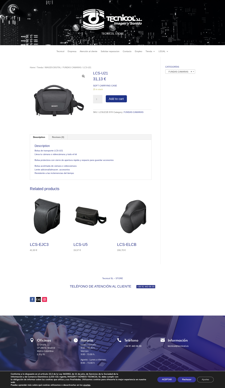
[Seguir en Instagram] (44, 299)
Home (32, 67)
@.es (178, 345)
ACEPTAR (167, 379)
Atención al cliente (88, 51)
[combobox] (180, 71)
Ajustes (205, 379)
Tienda (149, 51)
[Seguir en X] (38, 299)
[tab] (39, 137)
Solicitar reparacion (110, 51)
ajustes (86, 385)
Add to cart (116, 98)
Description (39, 137)
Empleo (138, 51)
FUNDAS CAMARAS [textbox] (179, 71)
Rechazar (186, 379)
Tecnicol (60, 51)
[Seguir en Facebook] (32, 299)
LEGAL (162, 51)
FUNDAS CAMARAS (72, 67)
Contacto (127, 51)
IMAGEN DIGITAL (53, 67)
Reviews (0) (58, 137)
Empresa (72, 51)
